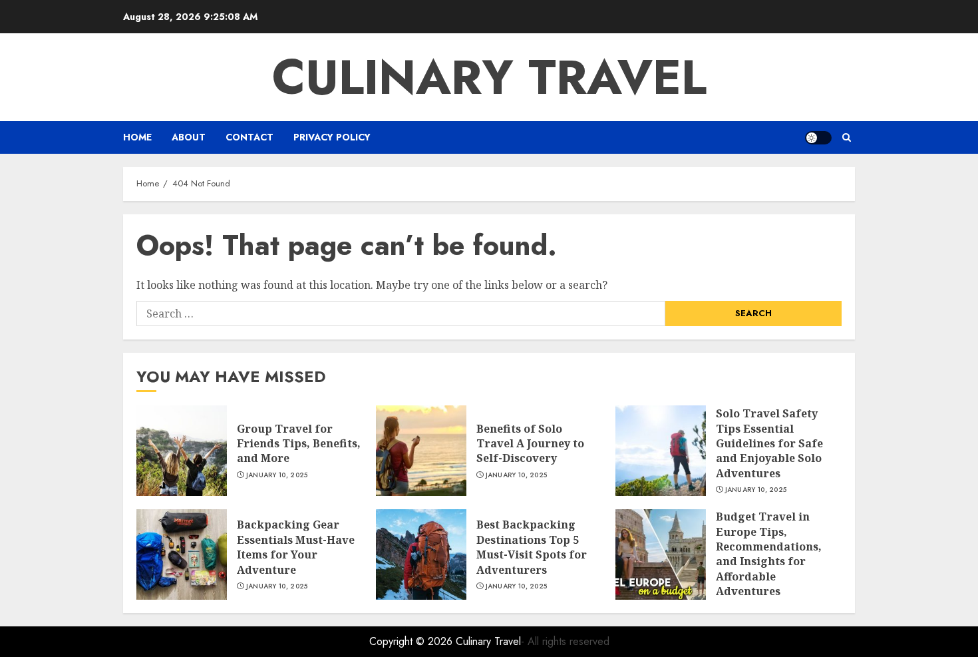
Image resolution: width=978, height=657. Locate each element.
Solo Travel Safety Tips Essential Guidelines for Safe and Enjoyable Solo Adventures (769, 443)
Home (137, 137)
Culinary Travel (489, 77)
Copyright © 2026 (412, 641)
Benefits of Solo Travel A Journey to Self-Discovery (530, 443)
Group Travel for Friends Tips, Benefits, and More (299, 443)
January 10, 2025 (277, 475)
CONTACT (249, 137)
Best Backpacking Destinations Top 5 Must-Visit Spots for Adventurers (531, 546)
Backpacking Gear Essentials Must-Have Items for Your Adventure (296, 546)
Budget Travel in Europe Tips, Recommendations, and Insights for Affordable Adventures (769, 553)
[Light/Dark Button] (818, 137)
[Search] (846, 137)
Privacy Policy (332, 137)
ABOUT (189, 137)
